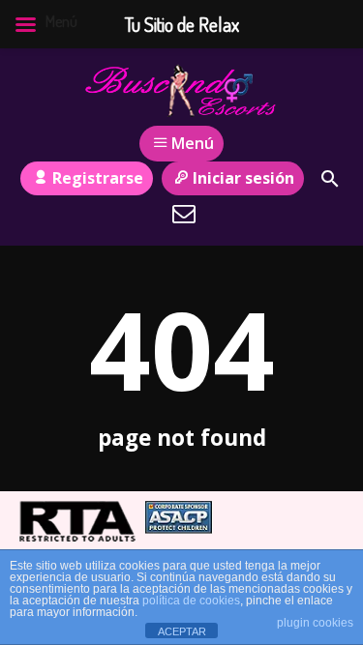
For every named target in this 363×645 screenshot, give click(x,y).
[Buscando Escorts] (181, 90)
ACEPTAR (182, 631)
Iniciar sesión (243, 178)
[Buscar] (330, 178)
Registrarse (97, 178)
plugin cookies (315, 623)
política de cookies (191, 600)
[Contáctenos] (183, 213)
